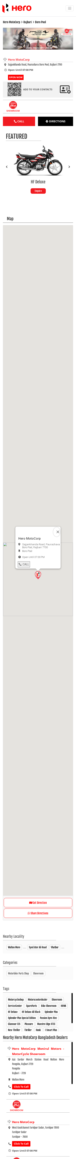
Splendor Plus (51, 1011)
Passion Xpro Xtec (48, 1018)
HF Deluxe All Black (31, 1011)
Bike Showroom (49, 1005)
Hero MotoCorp (23, 1122)
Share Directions (39, 913)
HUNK (63, 1005)
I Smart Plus (51, 1030)
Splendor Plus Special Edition (22, 1018)
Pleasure (29, 1024)
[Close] (56, 532)
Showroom (57, 999)
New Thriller (14, 1030)
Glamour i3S (14, 1024)
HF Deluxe (13, 1011)
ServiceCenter (15, 1005)
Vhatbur (54, 947)
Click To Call (21, 1086)
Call (25, 564)
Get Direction (39, 902)
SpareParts (31, 1005)
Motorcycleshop (16, 999)
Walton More (14, 947)
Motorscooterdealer (37, 999)
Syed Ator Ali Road (38, 947)
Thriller (28, 1030)
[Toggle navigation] (70, 8)
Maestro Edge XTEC (46, 1024)
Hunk (38, 1030)
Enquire (16, 190)
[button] (38, 575)
